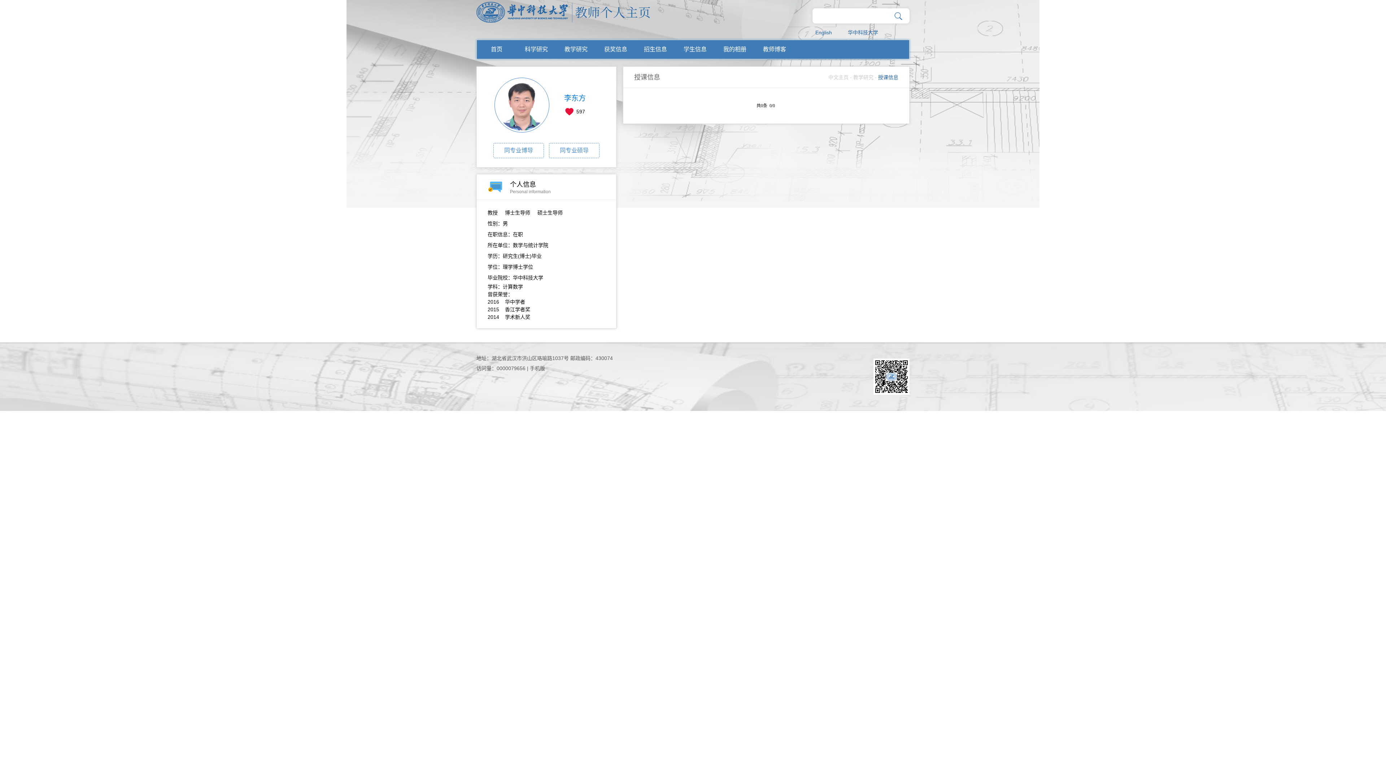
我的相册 (734, 49)
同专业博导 (518, 150)
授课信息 (888, 77)
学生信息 (695, 49)
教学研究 (576, 49)
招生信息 (655, 49)
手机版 (537, 368)
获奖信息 (615, 49)
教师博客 (774, 49)
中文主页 (838, 77)
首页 (496, 49)
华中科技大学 (863, 32)
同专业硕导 (574, 150)
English (823, 32)
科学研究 (536, 49)
